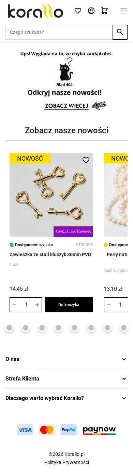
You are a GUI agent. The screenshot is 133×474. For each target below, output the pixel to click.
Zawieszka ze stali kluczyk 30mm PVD (50, 254)
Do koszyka (68, 304)
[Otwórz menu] (123, 11)
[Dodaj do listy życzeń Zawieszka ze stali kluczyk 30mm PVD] (86, 160)
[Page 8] (58, 327)
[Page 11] (107, 327)
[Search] (120, 32)
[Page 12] (124, 327)
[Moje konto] (91, 11)
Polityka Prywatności (66, 462)
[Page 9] (74, 327)
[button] (66, 359)
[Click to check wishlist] (78, 11)
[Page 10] (91, 327)
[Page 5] (9, 327)
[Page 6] (25, 327)
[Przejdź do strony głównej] (35, 11)
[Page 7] (42, 327)
